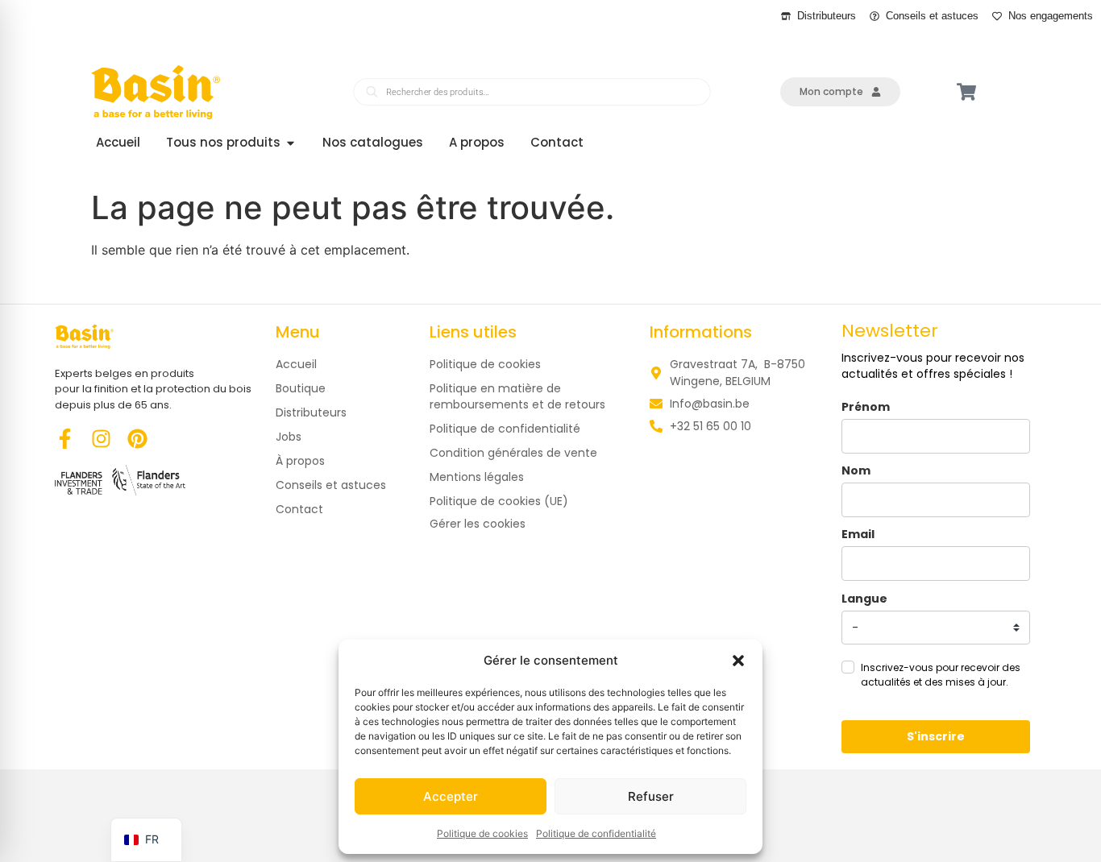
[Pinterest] (137, 439)
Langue (864, 599)
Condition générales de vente (513, 453)
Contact (299, 509)
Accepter (450, 796)
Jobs (288, 437)
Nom (855, 470)
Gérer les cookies (478, 524)
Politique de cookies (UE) (499, 501)
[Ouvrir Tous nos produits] (291, 143)
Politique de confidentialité (596, 833)
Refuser (651, 796)
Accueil (296, 364)
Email (858, 534)
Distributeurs (311, 412)
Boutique (301, 388)
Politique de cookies (482, 833)
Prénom (865, 407)
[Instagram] (101, 439)
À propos (300, 461)
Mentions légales (477, 477)
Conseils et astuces (331, 485)
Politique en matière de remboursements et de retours (517, 396)
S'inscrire (936, 736)
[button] (738, 661)
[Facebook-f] (65, 439)
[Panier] (966, 92)
